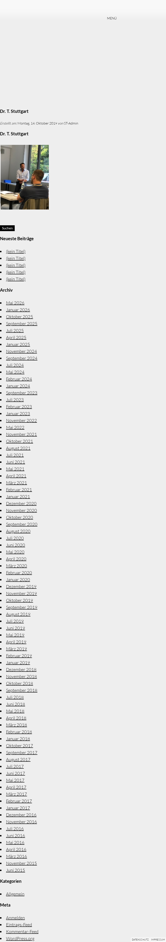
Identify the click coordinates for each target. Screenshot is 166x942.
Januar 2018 (18, 738)
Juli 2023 (15, 399)
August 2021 (18, 448)
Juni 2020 (15, 545)
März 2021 (16, 482)
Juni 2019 (15, 628)
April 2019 (16, 642)
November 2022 (21, 420)
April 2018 (16, 718)
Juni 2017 (15, 773)
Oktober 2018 (19, 683)
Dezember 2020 (21, 503)
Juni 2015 (15, 870)
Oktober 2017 (19, 745)
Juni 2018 (15, 704)
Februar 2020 (19, 572)
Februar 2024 (19, 379)
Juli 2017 (15, 766)
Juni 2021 (15, 462)
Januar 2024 (18, 386)
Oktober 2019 (19, 600)
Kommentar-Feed (22, 931)
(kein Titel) (16, 251)
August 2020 (18, 531)
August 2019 (18, 614)
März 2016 (16, 856)
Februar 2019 (19, 655)
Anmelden (15, 917)
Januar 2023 (18, 413)
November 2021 (21, 434)
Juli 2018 (15, 697)
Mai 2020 (15, 552)
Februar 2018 (19, 731)
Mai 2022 (15, 427)
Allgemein (15, 894)
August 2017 (18, 759)
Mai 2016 (15, 842)
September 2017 (21, 752)
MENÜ (112, 18)
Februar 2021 (19, 489)
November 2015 (21, 863)
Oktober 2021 (19, 441)
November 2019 (21, 593)
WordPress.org (20, 938)
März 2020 (16, 565)
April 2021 (16, 475)
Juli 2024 (15, 365)
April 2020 (16, 558)
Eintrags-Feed (19, 924)
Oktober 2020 (19, 517)
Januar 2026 (18, 309)
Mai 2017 (15, 780)
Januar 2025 (18, 344)
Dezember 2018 (21, 669)
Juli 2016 (15, 828)
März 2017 (16, 794)
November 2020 (21, 510)
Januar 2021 (18, 496)
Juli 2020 (15, 538)
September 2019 (21, 607)
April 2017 (16, 787)
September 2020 (21, 524)
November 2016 (21, 821)
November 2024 (21, 351)
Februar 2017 (19, 801)
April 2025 (16, 337)
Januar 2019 (18, 662)
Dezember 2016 (21, 814)
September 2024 (21, 358)
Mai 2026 (15, 302)
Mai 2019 (15, 635)
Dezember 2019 (21, 586)
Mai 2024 (15, 372)
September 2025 (21, 323)
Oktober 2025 (19, 316)
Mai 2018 (15, 711)
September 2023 (21, 392)
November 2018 (21, 676)
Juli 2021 (15, 455)
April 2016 (16, 849)
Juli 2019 (15, 621)
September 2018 (21, 690)
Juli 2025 (15, 330)
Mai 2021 (15, 469)
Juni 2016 (15, 835)
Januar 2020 (18, 579)
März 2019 (16, 648)
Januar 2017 (18, 808)
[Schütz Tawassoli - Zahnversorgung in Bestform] (83, 7)
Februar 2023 (19, 406)
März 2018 (16, 725)
